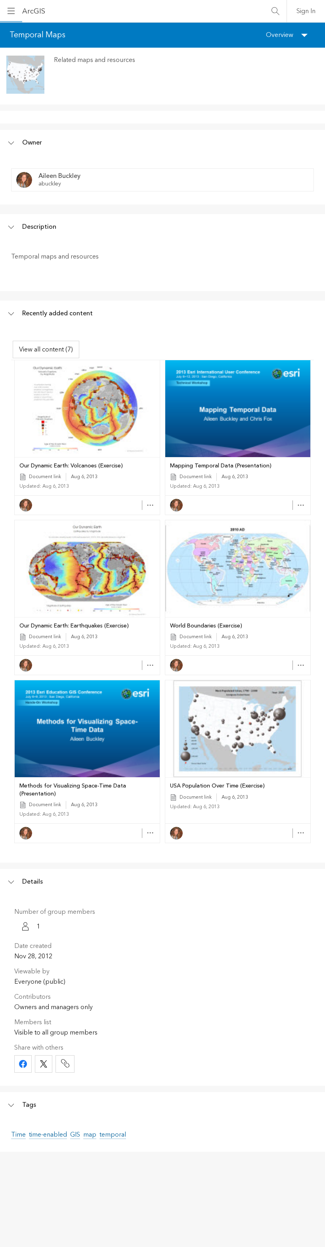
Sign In (305, 11)
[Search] (275, 11)
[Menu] (11, 11)
